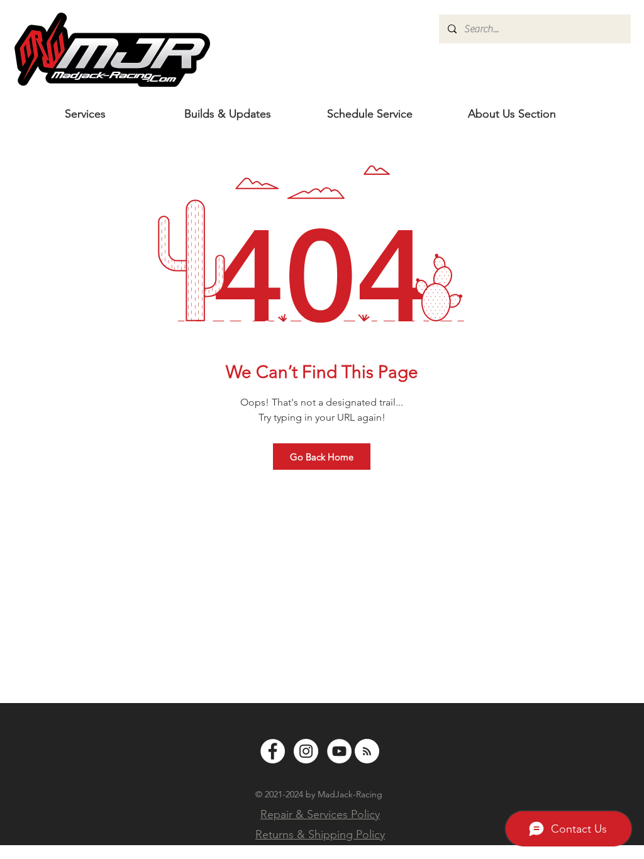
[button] (512, 114)
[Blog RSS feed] (367, 752)
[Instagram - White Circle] (306, 751)
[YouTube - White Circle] (339, 751)
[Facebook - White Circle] (272, 751)
